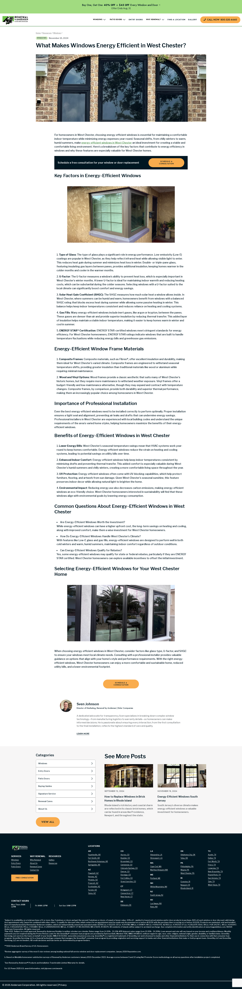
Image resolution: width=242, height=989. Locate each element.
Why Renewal (35, 860)
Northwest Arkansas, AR (98, 861)
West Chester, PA (187, 873)
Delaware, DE (126, 905)
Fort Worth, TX (214, 861)
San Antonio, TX (214, 878)
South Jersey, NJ (156, 895)
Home (38, 33)
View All (47, 822)
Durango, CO (126, 875)
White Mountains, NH (158, 887)
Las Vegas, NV (156, 903)
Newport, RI (185, 885)
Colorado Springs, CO (129, 868)
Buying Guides (45, 786)
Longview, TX (213, 868)
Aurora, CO (125, 855)
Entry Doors (136, 20)
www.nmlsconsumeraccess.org (81, 936)
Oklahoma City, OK (188, 855)
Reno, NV (154, 907)
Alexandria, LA (156, 855)
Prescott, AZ (93, 883)
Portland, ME (155, 878)
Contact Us (34, 870)
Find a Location (176, 20)
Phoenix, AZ (93, 880)
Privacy (62, 985)
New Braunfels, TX (215, 871)
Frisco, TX (212, 865)
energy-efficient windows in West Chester (106, 142)
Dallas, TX (212, 858)
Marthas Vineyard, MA (159, 870)
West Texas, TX (214, 885)
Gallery (192, 20)
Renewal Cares (45, 801)
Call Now (222, 19)
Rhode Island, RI (187, 888)
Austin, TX (212, 855)
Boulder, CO (125, 858)
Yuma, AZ (92, 893)
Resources (47, 33)
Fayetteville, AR (94, 855)
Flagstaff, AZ (93, 873)
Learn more (83, 733)
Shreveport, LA (156, 858)
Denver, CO (125, 871)
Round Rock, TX (214, 875)
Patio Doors (44, 778)
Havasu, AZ (92, 877)
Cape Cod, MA (155, 866)
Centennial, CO (126, 865)
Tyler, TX (211, 881)
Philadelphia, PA (187, 866)
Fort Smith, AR (94, 858)
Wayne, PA (185, 870)
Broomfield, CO (127, 861)
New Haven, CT (127, 897)
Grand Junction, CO (128, 881)
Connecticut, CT (127, 893)
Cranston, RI (185, 882)
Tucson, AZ (92, 890)
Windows (57, 33)
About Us (42, 809)
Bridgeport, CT (126, 890)
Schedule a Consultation (166, 162)
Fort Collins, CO (127, 878)
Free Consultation (24, 878)
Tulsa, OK (184, 858)
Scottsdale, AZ (94, 886)
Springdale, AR (94, 865)
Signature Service (47, 793)
